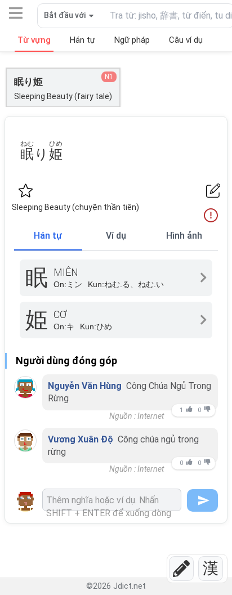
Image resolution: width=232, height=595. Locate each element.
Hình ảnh (184, 235)
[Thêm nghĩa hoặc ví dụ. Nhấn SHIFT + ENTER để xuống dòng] (111, 500)
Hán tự (48, 235)
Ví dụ (116, 235)
